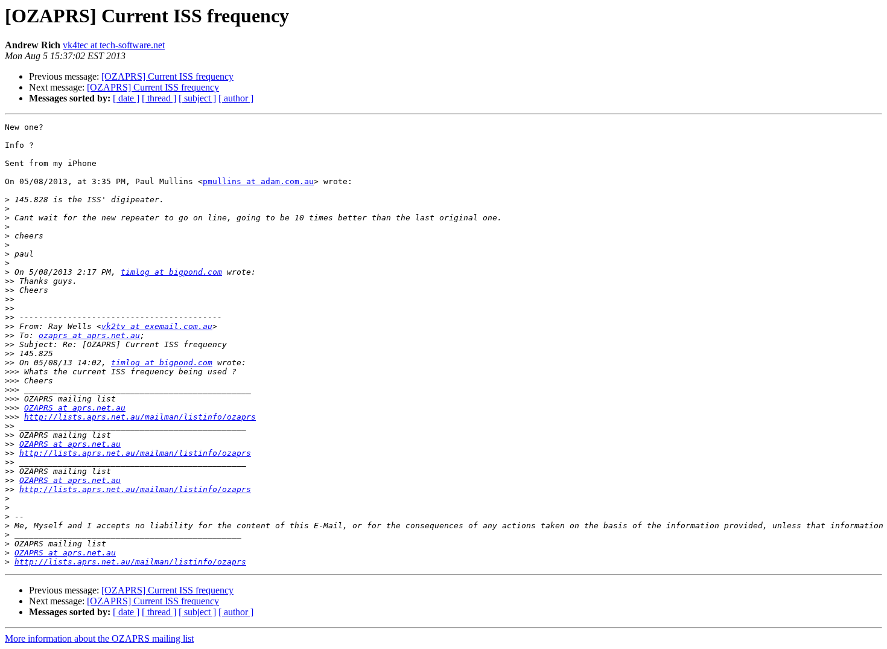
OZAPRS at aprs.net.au (75, 407)
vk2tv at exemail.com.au (156, 326)
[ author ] (235, 98)
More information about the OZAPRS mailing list (99, 638)
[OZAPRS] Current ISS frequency (167, 76)
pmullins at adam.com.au (258, 181)
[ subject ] (197, 98)
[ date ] (126, 98)
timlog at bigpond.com (171, 272)
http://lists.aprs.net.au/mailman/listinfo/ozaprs (140, 416)
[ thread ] (159, 98)
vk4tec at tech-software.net (114, 45)
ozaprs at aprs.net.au (89, 335)
